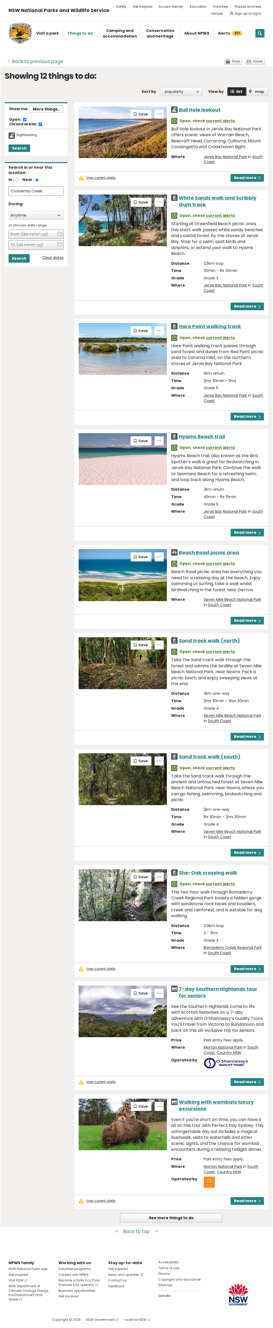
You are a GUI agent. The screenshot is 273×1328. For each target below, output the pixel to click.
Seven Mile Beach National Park (232, 599)
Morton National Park (223, 1047)
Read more (245, 177)
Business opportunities (76, 1290)
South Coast (219, 604)
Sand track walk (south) (209, 756)
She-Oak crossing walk (208, 872)
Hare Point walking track (210, 326)
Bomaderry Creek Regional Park (233, 947)
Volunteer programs (74, 1269)
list (239, 91)
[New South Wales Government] (238, 1294)
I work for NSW (135, 1319)
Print (236, 61)
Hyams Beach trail (202, 436)
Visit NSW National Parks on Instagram (25, 1320)
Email (258, 61)
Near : (28, 179)
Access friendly (171, 6)
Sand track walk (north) (209, 640)
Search (19, 148)
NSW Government (100, 1319)
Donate (164, 1295)
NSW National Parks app (28, 1269)
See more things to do (171, 1218)
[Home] (20, 33)
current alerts (220, 120)
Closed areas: (23, 124)
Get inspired (142, 6)
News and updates (123, 1274)
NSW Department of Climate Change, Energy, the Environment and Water (29, 1293)
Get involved (68, 1296)
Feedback (116, 1286)
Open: (15, 119)
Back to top (136, 1231)
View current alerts (101, 178)
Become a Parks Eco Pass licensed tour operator (79, 1282)
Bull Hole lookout (199, 109)
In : (11, 179)
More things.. (46, 109)
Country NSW (229, 1052)
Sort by (149, 91)
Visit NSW (16, 1280)
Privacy (164, 1273)
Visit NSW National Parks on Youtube (36, 1320)
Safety (121, 6)
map (259, 91)
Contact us (117, 1280)
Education (198, 6)
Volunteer (220, 6)
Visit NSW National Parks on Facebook (13, 1320)
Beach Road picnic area (209, 552)
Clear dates (53, 257)
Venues (217, 13)
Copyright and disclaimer (179, 1279)
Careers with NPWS (73, 1274)
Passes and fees (248, 6)
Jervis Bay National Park (225, 156)
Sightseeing (26, 135)
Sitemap (165, 1285)
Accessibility (168, 1262)
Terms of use (168, 1268)
